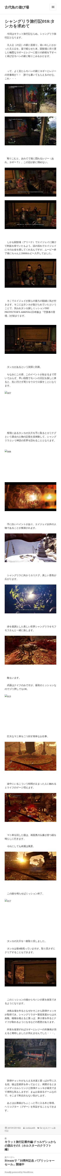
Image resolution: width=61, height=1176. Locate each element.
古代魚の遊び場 (17, 7)
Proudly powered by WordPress (19, 1172)
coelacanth (30, 1128)
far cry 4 (43, 1128)
